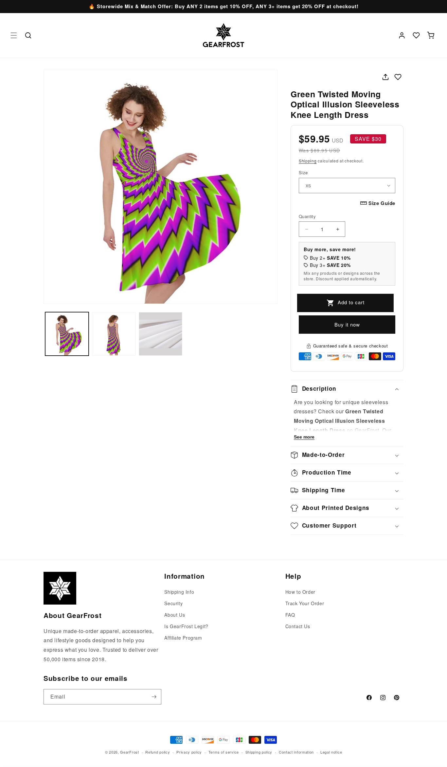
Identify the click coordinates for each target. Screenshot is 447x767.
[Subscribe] (154, 696)
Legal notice (331, 752)
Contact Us (297, 626)
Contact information (296, 752)
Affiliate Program (183, 637)
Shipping (308, 160)
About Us (174, 614)
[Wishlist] (416, 35)
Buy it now (347, 324)
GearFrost (129, 752)
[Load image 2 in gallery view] (113, 334)
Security (173, 603)
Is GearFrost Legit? (186, 626)
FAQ (290, 614)
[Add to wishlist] (397, 77)
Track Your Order (304, 603)
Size (303, 172)
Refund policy (157, 752)
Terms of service (223, 752)
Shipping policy (259, 752)
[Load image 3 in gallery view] (160, 334)
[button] (14, 35)
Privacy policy (189, 752)
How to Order (300, 592)
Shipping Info (179, 592)
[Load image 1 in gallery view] (67, 334)
